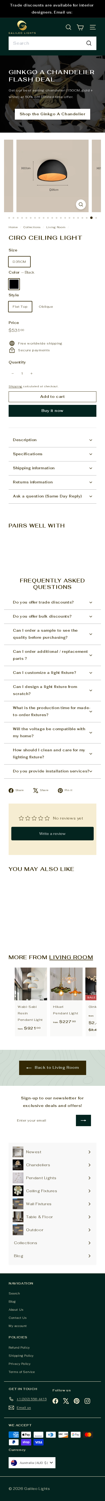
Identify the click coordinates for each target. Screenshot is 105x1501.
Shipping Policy (21, 1356)
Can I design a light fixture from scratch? (45, 690)
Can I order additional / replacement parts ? (50, 655)
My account (18, 1326)
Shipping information (34, 468)
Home (14, 227)
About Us (16, 1310)
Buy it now (52, 410)
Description (25, 440)
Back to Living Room (56, 1067)
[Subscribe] (83, 1120)
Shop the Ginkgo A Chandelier (53, 114)
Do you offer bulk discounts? (42, 616)
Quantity (17, 362)
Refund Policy (19, 1347)
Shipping (15, 386)
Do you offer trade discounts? (43, 602)
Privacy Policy (19, 1364)
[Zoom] (81, 204)
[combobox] (52, 43)
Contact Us (18, 1318)
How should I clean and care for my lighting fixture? (49, 753)
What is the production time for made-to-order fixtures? (52, 711)
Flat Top (20, 306)
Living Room (56, 227)
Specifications (28, 454)
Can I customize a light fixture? (44, 672)
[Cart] (80, 27)
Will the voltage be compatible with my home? (49, 732)
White (28, 284)
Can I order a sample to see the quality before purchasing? (45, 634)
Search (14, 1293)
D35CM (19, 262)
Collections (32, 227)
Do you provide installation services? (51, 771)
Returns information (32, 482)
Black (14, 284)
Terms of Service (22, 1372)
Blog (12, 1301)
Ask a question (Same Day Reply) (47, 496)
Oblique (46, 306)
